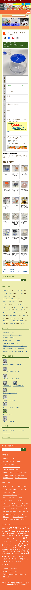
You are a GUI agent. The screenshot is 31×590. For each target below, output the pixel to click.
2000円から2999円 (18, 531)
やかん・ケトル (7, 290)
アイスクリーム (19, 290)
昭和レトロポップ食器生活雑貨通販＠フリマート (14, 583)
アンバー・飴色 (5, 538)
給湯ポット (6, 321)
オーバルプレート (19, 538)
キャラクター (12, 541)
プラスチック (15, 549)
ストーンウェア (20, 543)
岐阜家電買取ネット (8, 351)
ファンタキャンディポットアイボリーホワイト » (15, 271)
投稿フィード (12, 430)
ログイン (5, 430)
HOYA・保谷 (8, 535)
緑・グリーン (22, 553)
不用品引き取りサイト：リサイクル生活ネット (15, 346)
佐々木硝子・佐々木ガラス (11, 551)
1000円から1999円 (11, 44)
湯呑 (4, 318)
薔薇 (20, 556)
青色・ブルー (7, 46)
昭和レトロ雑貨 (14, 315)
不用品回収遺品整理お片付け (10, 343)
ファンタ (25, 45)
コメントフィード (23, 430)
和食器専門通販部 (19, 348)
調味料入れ (12, 323)
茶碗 (4, 323)
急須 (4, 315)
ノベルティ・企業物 (18, 45)
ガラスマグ (7, 541)
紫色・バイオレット (11, 553)
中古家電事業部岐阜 (8, 348)
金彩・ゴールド (9, 559)
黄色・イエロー (9, 561)
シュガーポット (17, 304)
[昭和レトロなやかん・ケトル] (24, 25)
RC (12, 535)
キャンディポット (14, 42)
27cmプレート (5, 528)
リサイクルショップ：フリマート (11, 340)
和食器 (14, 0)
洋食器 (10, 0)
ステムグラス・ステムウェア (8, 543)
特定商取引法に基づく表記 (10, 574)
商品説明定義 (14, 568)
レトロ (19, 0)
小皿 (19, 551)
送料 (8, 577)
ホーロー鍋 (19, 310)
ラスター (25, 549)
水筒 (24, 315)
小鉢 (23, 312)
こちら (21, 143)
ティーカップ (23, 545)
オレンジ (11, 538)
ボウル (4, 312)
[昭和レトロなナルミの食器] (15, 25)
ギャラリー (6, 568)
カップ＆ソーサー (7, 293)
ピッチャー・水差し (19, 307)
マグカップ (14, 312)
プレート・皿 (6, 310)
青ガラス (17, 559)
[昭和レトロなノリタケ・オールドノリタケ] (6, 25)
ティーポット (6, 307)
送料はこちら (10, 132)
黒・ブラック (19, 561)
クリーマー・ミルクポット (10, 298)
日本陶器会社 (24, 551)
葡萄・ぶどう (15, 556)
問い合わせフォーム (8, 571)
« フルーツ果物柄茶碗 (8, 269)
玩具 (19, 318)
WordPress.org (7, 432)
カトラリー (20, 293)
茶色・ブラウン (8, 556)
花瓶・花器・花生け (18, 321)
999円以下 (14, 528)
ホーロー (20, 549)
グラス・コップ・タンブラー (10, 301)
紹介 (4, 577)
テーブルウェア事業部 (8, 337)
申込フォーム (22, 574)
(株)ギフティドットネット (9, 332)
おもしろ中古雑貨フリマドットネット (12, 335)
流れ (16, 571)
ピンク (10, 549)
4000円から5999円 (17, 534)
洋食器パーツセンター (21, 351)
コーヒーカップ (22, 541)
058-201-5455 (10, 142)
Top (4, 0)
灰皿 (11, 318)
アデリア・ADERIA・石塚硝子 (21, 535)
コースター (6, 304)
